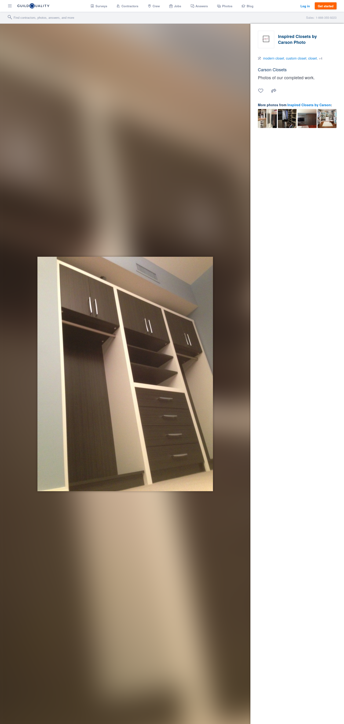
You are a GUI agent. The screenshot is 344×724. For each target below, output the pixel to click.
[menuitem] (99, 6)
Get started (325, 6)
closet (312, 58)
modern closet (273, 58)
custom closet (296, 58)
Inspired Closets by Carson (309, 104)
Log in (305, 6)
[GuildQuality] (33, 5)
